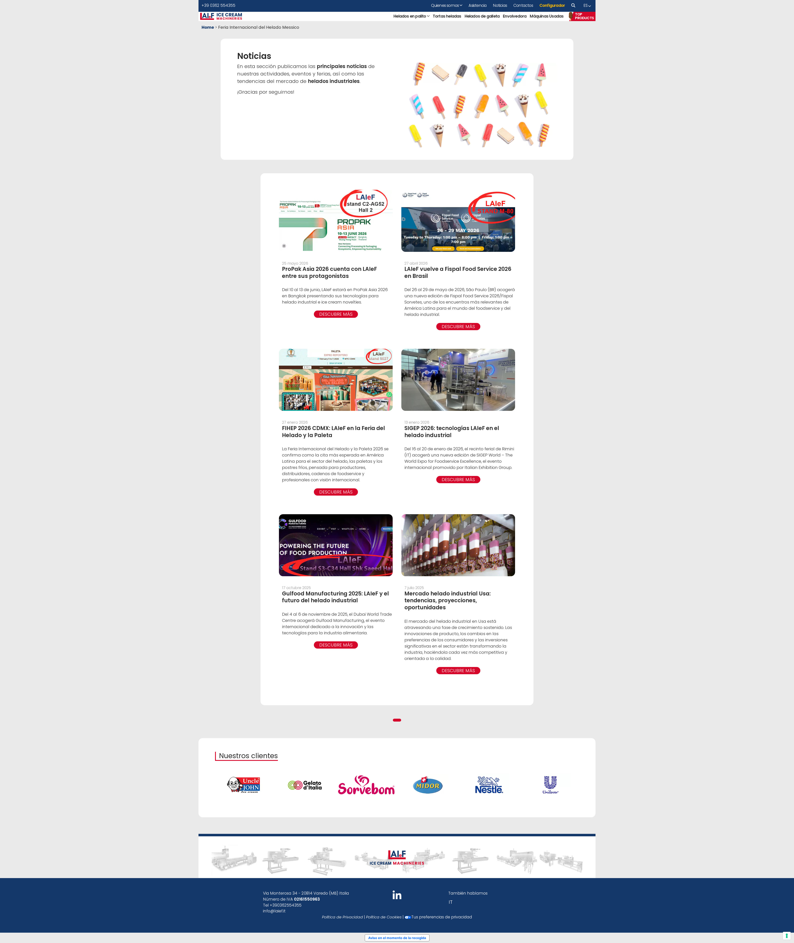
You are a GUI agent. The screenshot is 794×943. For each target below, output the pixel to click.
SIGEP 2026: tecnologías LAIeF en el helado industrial (451, 431)
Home (208, 27)
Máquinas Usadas (546, 16)
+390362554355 (285, 905)
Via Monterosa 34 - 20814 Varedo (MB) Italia (306, 893)
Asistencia (478, 5)
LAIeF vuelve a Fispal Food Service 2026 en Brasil (457, 272)
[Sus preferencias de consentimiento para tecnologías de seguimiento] (787, 936)
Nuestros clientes (248, 756)
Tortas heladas (447, 16)
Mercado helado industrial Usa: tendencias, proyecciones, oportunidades (447, 600)
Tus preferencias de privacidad (441, 917)
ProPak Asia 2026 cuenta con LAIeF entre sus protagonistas (329, 272)
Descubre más (336, 314)
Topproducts (584, 16)
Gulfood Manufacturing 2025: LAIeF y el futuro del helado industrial (335, 597)
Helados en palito (409, 16)
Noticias (500, 5)
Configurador (552, 5)
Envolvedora (514, 16)
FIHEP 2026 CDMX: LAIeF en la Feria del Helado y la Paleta (333, 431)
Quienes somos (445, 5)
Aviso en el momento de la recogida (397, 938)
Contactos (523, 5)
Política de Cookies (384, 917)
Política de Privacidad (342, 917)
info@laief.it (274, 911)
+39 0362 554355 (218, 5)
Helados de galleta (482, 16)
